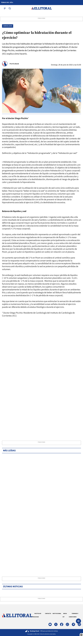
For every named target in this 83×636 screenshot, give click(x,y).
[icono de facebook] (61, 624)
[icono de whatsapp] (67, 624)
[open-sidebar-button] (5, 8)
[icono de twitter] (55, 624)
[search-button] (10, 8)
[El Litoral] (41, 8)
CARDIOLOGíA (7, 26)
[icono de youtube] (50, 624)
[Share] (78, 621)
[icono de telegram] (73, 624)
